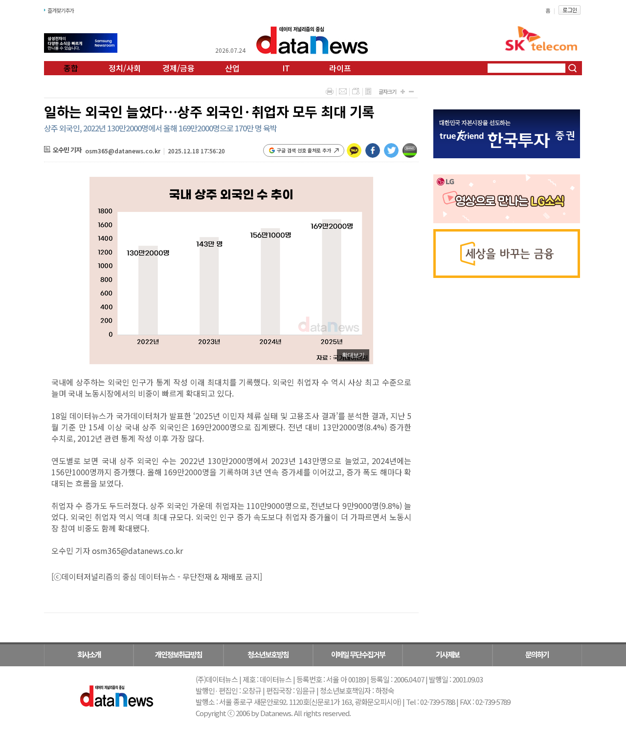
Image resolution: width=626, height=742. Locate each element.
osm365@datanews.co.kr (122, 151)
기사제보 (447, 654)
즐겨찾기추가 (60, 10)
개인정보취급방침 (178, 654)
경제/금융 (178, 68)
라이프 (340, 68)
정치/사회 (125, 68)
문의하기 (537, 654)
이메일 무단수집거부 (358, 654)
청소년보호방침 (268, 654)
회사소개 (89, 654)
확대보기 (353, 355)
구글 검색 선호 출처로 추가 (304, 150)
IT (286, 68)
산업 (232, 68)
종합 (71, 68)
